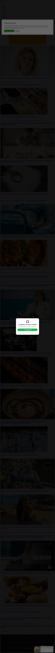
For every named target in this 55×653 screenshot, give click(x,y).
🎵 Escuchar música (27, 329)
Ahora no (27, 332)
